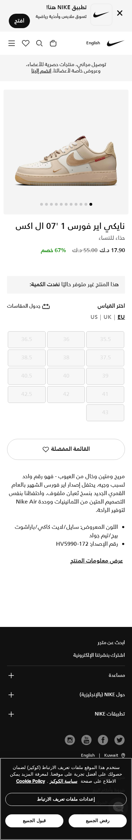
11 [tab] (41, 204)
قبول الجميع (34, 820)
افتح (19, 21)
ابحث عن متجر (111, 643)
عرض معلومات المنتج (96, 561)
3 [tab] (81, 204)
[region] (66, 799)
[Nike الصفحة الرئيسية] (116, 43)
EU (121, 317)
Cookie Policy (30, 781)
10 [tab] (46, 204)
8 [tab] (56, 204)
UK (107, 317)
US (94, 317)
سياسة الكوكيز (63, 781)
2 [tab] (85, 204)
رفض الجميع (97, 820)
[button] (115, 755)
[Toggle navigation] (11, 43)
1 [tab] (90, 204)
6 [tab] (66, 204)
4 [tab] (76, 204)
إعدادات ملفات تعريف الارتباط (66, 799)
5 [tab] (71, 204)
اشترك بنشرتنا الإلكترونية (99, 655)
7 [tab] (61, 204)
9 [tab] (51, 204)
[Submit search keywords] (39, 43)
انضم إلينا (41, 71)
